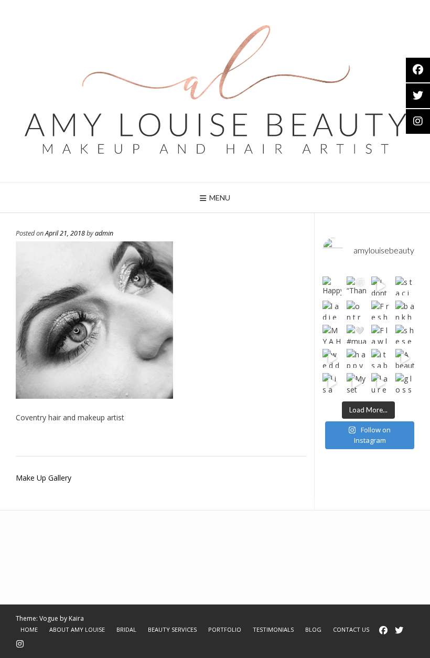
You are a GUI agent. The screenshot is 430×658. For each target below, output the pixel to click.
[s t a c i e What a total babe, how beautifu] (404, 286)
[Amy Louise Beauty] (215, 91)
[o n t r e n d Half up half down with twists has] (356, 310)
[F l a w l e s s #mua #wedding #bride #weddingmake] (380, 334)
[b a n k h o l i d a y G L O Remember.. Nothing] (404, 310)
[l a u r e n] (380, 382)
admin (104, 233)
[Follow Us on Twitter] (399, 630)
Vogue (48, 618)
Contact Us (351, 629)
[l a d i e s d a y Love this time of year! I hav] (331, 310)
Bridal (126, 629)
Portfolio (224, 629)
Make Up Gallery (43, 478)
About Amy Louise (77, 629)
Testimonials (273, 629)
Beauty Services (172, 629)
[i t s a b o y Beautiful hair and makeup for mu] (380, 358)
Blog (313, 629)
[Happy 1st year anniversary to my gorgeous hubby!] (331, 286)
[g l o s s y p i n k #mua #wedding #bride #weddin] (404, 382)
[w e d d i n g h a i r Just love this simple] (331, 358)
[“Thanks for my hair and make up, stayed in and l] (356, 286)
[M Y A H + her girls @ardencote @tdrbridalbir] (331, 334)
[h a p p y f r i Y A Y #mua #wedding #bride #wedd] (356, 358)
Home (29, 629)
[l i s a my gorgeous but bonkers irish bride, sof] (331, 382)
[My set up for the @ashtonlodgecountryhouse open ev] (356, 382)
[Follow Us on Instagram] (20, 644)
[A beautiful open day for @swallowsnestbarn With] (404, 358)
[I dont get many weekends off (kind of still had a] (380, 286)
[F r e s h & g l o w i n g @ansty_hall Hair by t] (380, 310)
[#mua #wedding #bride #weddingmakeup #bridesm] (356, 334)
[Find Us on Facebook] (383, 630)
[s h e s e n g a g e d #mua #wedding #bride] (404, 334)
